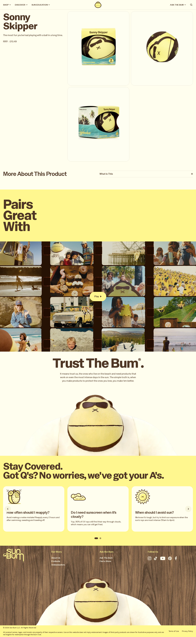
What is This (106, 173)
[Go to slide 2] (100, 538)
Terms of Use (174, 631)
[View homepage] (98, 5)
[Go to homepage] (13, 555)
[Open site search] (191, 5)
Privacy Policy (187, 631)
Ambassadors (58, 564)
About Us (55, 558)
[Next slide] (188, 509)
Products (55, 561)
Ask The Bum (106, 558)
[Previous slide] (8, 509)
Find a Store (105, 561)
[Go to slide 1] (96, 538)
